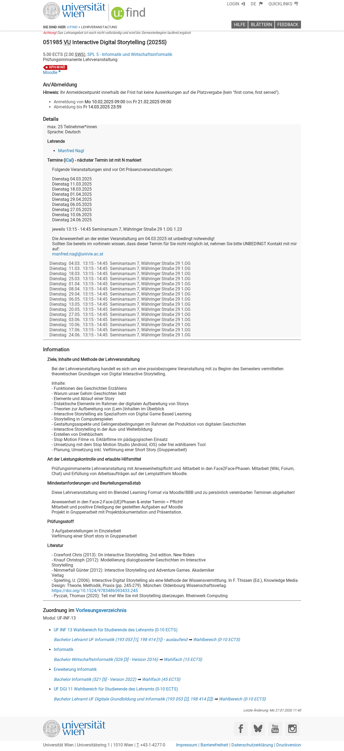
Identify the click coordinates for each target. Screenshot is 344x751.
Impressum (186, 745)
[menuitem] (257, 4)
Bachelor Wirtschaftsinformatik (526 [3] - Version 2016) (106, 659)
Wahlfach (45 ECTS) (161, 679)
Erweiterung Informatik (75, 669)
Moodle (50, 72)
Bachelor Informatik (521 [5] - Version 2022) (95, 679)
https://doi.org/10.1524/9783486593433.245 (95, 590)
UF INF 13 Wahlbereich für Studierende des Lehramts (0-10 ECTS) (116, 629)
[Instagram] (292, 729)
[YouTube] (275, 729)
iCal (68, 160)
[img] (128, 15)
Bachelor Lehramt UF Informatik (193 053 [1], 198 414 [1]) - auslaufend (120, 639)
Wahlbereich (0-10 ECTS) (216, 639)
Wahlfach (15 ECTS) (183, 659)
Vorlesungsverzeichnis (101, 610)
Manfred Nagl (71, 150)
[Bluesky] (258, 729)
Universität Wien (61, 4)
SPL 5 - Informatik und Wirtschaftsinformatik (129, 54)
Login (233, 3)
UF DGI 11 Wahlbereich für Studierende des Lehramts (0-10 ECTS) (116, 689)
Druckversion (288, 745)
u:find (72, 27)
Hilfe (239, 24)
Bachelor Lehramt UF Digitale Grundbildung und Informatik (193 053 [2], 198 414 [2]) (133, 699)
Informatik (63, 649)
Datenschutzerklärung (252, 745)
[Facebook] (241, 729)
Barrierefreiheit (214, 745)
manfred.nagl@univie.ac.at (77, 254)
